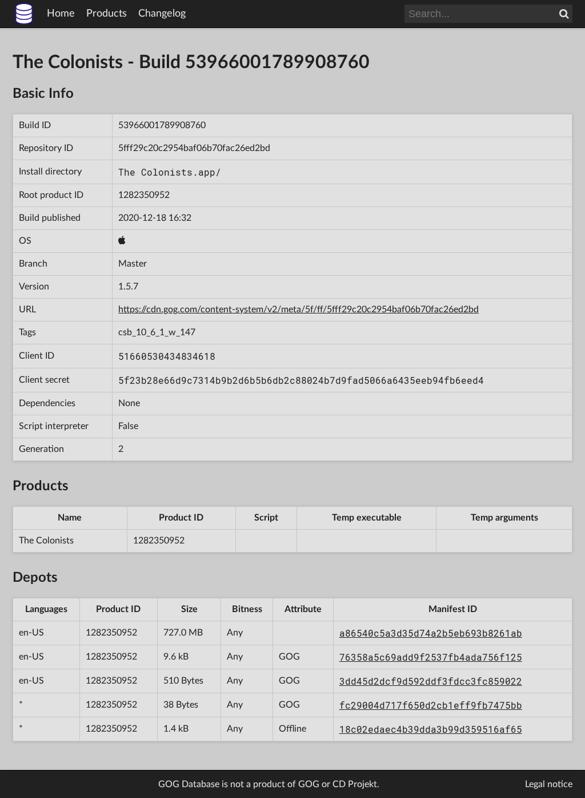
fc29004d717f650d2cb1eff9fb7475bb (430, 705)
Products (106, 14)
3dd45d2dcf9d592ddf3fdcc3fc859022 (430, 681)
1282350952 (144, 195)
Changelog (162, 14)
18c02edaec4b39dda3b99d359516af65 (430, 729)
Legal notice (548, 784)
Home (61, 14)
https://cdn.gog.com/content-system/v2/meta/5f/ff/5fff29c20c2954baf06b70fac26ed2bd (298, 309)
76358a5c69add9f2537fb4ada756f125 (430, 657)
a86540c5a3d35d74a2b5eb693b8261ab (430, 633)
